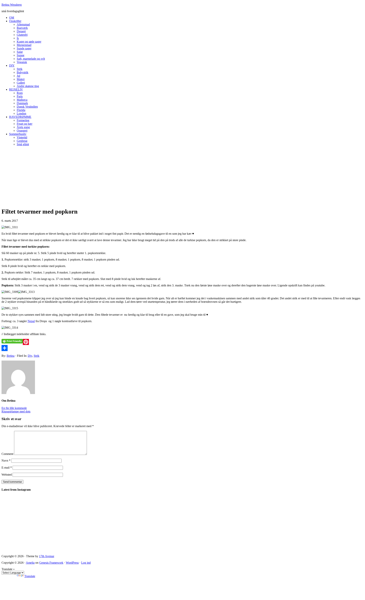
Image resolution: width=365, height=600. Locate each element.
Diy (30, 355)
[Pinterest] (182, 342)
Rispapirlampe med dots (16, 411)
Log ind (86, 562)
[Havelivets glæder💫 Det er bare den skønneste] (159, 510)
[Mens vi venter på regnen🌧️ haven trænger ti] (205, 510)
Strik (36, 355)
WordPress (72, 562)
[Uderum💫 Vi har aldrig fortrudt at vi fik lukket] (69, 518)
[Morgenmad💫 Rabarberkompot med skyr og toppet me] (340, 510)
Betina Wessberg (12, 4)
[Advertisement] (182, 175)
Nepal (31, 321)
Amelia (30, 562)
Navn (6, 460)
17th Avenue (46, 556)
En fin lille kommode (14, 408)
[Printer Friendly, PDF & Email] (12, 341)
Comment (7, 453)
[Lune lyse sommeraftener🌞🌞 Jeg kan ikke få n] (114, 517)
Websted (7, 474)
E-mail (7, 467)
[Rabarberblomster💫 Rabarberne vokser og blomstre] (250, 523)
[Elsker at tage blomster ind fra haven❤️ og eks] (295, 512)
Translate (29, 576)
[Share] (182, 348)
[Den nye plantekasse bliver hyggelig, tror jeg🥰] (24, 520)
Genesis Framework (51, 562)
